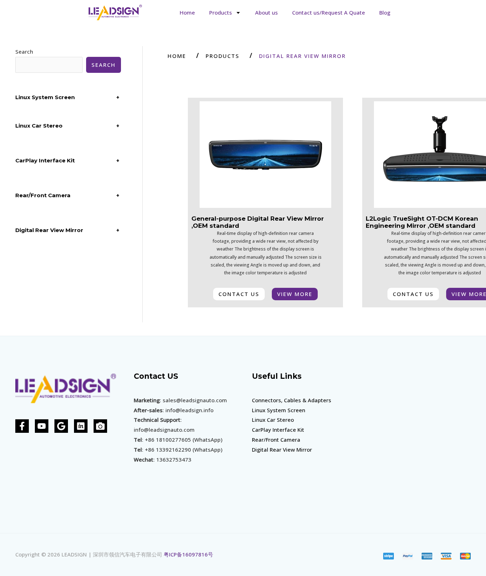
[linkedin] (81, 426)
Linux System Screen (278, 410)
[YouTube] (41, 426)
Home (187, 12)
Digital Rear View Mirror (282, 449)
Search (24, 51)
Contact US (156, 376)
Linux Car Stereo (273, 419)
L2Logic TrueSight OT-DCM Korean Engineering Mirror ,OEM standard (422, 222)
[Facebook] (22, 426)
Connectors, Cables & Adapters (291, 400)
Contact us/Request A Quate (328, 12)
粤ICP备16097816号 (188, 554)
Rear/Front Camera (276, 439)
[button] (304, 56)
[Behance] (61, 426)
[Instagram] (100, 426)
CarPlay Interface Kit (278, 429)
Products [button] (220, 12)
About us (266, 12)
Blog (384, 12)
